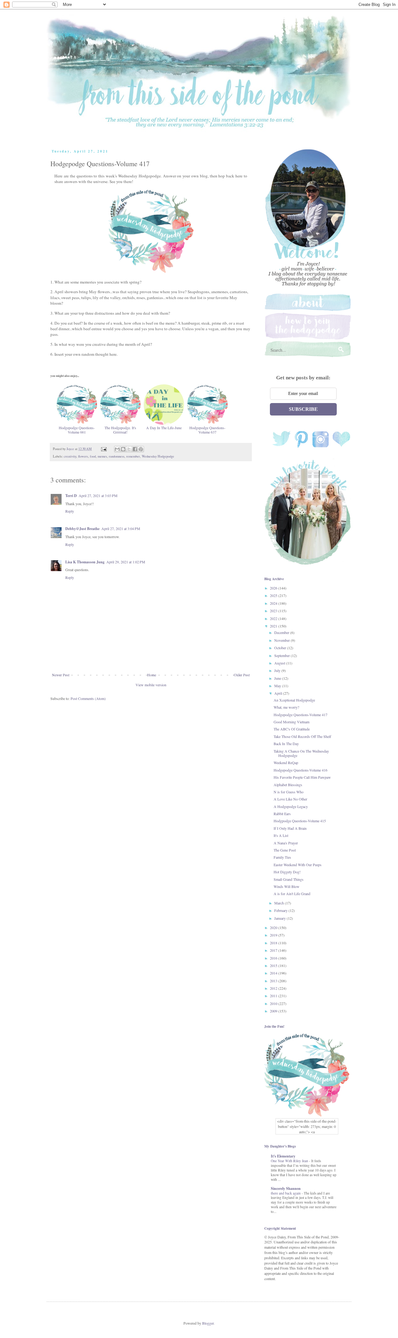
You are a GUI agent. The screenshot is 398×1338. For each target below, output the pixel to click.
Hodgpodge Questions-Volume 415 (300, 820)
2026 (274, 587)
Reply (69, 511)
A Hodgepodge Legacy (291, 806)
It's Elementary (283, 1156)
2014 (274, 972)
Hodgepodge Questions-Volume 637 (207, 429)
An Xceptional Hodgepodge (294, 699)
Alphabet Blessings (288, 784)
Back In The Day (286, 743)
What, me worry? (286, 707)
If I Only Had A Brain (290, 828)
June (278, 678)
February (281, 910)
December (282, 632)
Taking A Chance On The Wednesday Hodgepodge (301, 753)
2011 (274, 995)
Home (151, 674)
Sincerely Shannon (286, 1188)
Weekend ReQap (286, 762)
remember (133, 456)
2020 (274, 927)
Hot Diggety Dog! (287, 871)
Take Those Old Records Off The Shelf (302, 736)
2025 (274, 595)
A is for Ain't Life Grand (292, 893)
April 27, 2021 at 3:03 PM (98, 495)
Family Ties (282, 857)
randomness (116, 456)
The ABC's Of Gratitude (292, 728)
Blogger (208, 1323)
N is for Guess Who (288, 791)
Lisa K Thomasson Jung (84, 562)
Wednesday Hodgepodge (158, 456)
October (280, 647)
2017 (274, 950)
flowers (83, 456)
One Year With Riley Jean (290, 1160)
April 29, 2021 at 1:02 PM (125, 561)
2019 (274, 934)
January (280, 918)
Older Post (242, 674)
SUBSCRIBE (303, 409)
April (278, 693)
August (280, 662)
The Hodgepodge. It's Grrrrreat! (120, 429)
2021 (274, 625)
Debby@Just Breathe (82, 528)
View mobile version (151, 684)
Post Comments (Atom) (88, 698)
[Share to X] (129, 449)
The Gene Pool (285, 849)
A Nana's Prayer (286, 842)
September (282, 655)
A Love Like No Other (290, 798)
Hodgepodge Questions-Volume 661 (77, 429)
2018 (274, 942)
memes (102, 456)
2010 (274, 1003)
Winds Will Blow (286, 886)
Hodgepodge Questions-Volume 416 (300, 770)
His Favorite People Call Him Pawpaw (302, 777)
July (277, 670)
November (282, 640)
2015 (274, 965)
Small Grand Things (288, 879)
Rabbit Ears (282, 813)
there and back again (286, 1193)
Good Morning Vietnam (291, 721)
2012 (274, 988)
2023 (274, 610)
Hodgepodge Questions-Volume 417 (300, 714)
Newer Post (60, 674)
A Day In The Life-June (164, 427)
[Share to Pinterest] (141, 449)
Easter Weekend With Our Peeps (298, 864)
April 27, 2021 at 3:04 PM (120, 528)
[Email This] (117, 449)
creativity (70, 456)
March (279, 902)
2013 (274, 980)
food (93, 456)
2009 (274, 1010)
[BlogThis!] (123, 449)
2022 (274, 618)
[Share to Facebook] (135, 449)
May (278, 685)
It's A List (281, 835)
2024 (274, 603)
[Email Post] (104, 449)
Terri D (71, 495)
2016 (274, 957)
